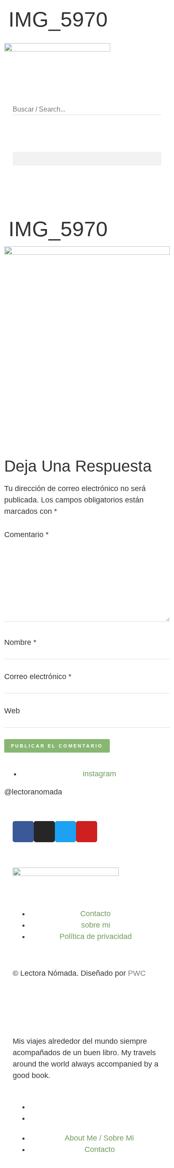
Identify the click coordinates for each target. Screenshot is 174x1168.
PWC (137, 973)
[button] (87, 98)
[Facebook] (23, 831)
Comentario (26, 534)
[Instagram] (44, 831)
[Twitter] (65, 831)
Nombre (20, 642)
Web (12, 711)
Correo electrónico (37, 676)
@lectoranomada (33, 792)
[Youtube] (86, 831)
